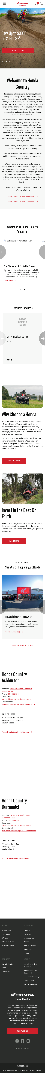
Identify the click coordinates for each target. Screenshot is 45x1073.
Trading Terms (29, 980)
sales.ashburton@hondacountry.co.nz (17, 699)
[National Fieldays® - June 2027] (22, 607)
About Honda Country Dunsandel (21, 201)
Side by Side (6, 930)
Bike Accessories (8, 946)
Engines (27, 953)
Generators (28, 934)
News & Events (7, 964)
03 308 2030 (13, 694)
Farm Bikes (6, 934)
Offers (4, 968)
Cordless (27, 930)
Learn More (14, 541)
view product (22, 352)
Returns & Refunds (31, 984)
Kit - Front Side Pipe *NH (17, 337)
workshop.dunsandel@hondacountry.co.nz (19, 830)
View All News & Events (22, 646)
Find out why (14, 461)
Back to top (21, 1048)
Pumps (26, 942)
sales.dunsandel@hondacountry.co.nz (17, 825)
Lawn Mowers (29, 938)
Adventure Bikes (8, 942)
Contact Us (22, 1031)
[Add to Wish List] (35, 359)
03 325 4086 (13, 820)
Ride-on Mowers (30, 946)
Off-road (5, 938)
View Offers (18, 50)
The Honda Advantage (32, 977)
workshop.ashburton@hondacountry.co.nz (19, 704)
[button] (3, 61)
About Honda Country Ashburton (21, 196)
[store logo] (23, 4)
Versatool (27, 949)
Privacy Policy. (37, 1070)
